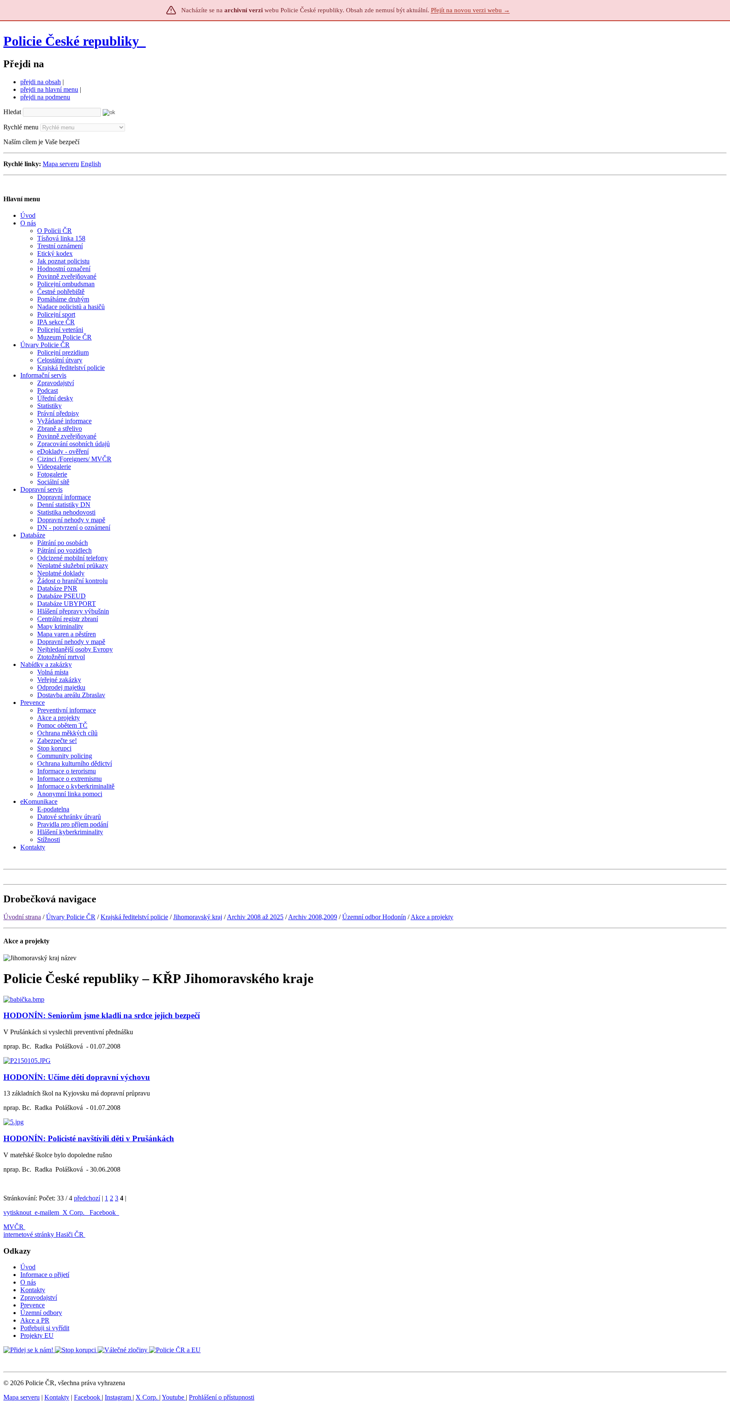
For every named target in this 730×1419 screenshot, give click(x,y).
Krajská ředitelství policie (134, 916)
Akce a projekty (432, 916)
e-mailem (47, 1212)
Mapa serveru (61, 163)
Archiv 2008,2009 (312, 916)
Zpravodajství (38, 1297)
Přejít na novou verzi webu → (470, 10)
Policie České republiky (71, 41)
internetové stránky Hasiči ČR (43, 1234)
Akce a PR (34, 1320)
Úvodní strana (22, 916)
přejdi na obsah (40, 81)
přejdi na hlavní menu (49, 89)
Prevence (32, 1305)
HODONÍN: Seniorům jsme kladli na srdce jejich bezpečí (101, 1015)
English (91, 163)
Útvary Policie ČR (70, 916)
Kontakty (32, 1289)
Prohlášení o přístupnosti (221, 1397)
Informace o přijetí (44, 1274)
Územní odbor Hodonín (374, 916)
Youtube (174, 1397)
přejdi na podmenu (45, 97)
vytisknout (17, 1212)
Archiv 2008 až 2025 (255, 916)
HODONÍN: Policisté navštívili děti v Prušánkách (88, 1138)
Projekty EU (37, 1335)
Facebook (103, 1212)
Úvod (27, 1267)
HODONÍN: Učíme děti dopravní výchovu (76, 1077)
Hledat (12, 111)
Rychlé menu (20, 127)
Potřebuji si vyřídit (44, 1327)
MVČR (13, 1226)
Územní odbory (41, 1312)
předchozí (87, 1198)
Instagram (119, 1397)
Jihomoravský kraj (197, 916)
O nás (28, 1282)
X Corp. (74, 1212)
